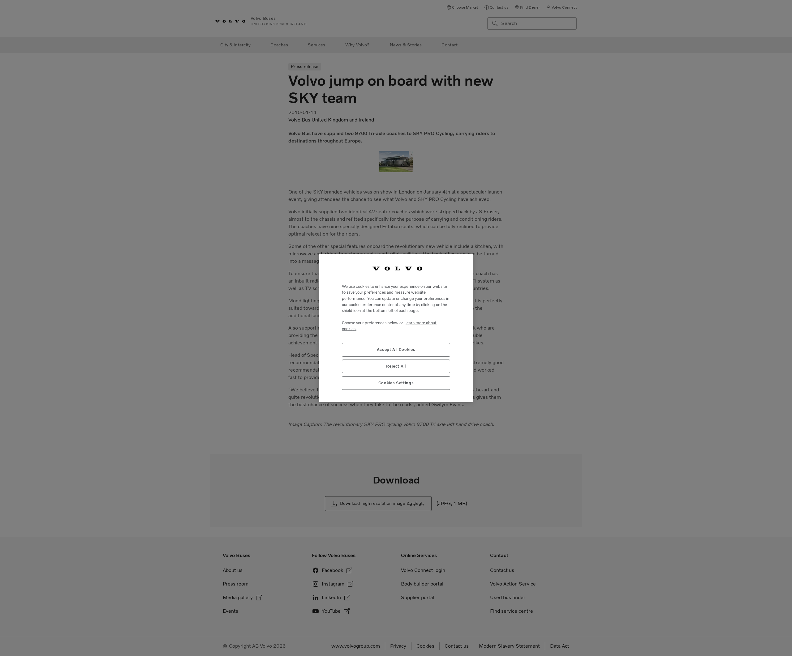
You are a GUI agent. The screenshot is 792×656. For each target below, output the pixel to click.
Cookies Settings (396, 383)
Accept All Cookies (396, 349)
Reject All (396, 366)
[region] (396, 328)
